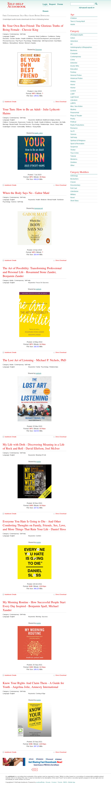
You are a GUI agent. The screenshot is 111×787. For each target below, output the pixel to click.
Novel (72, 198)
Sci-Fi (72, 131)
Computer (74, 53)
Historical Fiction (76, 78)
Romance (74, 128)
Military (73, 194)
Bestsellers (74, 179)
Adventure (74, 41)
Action (72, 38)
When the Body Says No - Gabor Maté (26, 193)
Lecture (73, 91)
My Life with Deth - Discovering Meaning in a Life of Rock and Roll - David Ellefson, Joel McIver (33, 446)
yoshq (38, 462)
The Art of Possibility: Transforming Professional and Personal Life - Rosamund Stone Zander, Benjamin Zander (32, 272)
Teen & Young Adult (77, 21)
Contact (54, 782)
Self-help (73, 137)
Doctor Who (74, 66)
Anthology (74, 176)
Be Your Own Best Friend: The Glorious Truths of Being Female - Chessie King (33, 27)
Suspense (74, 147)
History (73, 81)
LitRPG (73, 103)
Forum (60, 4)
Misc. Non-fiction (76, 106)
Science (73, 134)
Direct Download (61, 101)
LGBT (72, 94)
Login (45, 4)
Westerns (73, 159)
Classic (73, 182)
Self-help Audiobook (16, 5)
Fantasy (73, 72)
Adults (72, 24)
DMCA (65, 782)
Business (73, 50)
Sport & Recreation (77, 144)
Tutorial (73, 156)
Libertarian (74, 191)
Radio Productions (77, 125)
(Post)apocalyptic (76, 35)
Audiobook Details (10, 101)
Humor (72, 88)
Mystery (73, 109)
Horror (72, 85)
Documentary (75, 185)
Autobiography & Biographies (81, 47)
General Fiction (76, 75)
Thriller (73, 150)
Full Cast (73, 188)
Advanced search (86, 7)
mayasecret (38, 208)
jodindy (38, 289)
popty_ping (38, 133)
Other (72, 165)
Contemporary (75, 57)
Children (73, 18)
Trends (60, 782)
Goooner (38, 50)
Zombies (73, 162)
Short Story (74, 201)
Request (52, 4)
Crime (72, 60)
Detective (73, 63)
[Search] (96, 4)
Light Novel (74, 97)
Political (73, 122)
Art (71, 44)
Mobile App (71, 782)
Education (74, 69)
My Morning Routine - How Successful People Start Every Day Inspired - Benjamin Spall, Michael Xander (34, 606)
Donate (45, 11)
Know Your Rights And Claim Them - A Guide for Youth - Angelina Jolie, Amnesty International (33, 685)
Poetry (72, 119)
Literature (73, 100)
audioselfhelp (40, 782)
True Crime (74, 153)
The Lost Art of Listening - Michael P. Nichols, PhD (34, 360)
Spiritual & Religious (77, 140)
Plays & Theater (76, 116)
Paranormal (74, 113)
